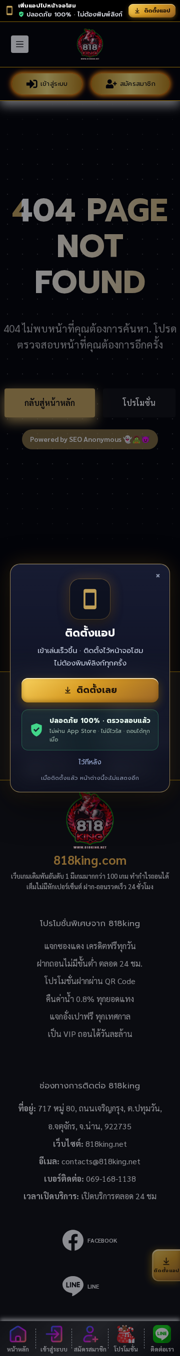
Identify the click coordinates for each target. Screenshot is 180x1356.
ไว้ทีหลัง (90, 762)
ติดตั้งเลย (96, 689)
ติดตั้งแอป (157, 10)
